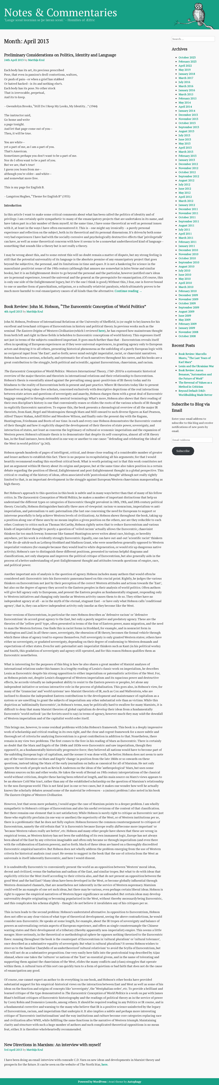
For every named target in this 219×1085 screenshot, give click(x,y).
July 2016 (184, 82)
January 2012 (187, 205)
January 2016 (187, 90)
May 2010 (185, 279)
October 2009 (187, 303)
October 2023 (187, 57)
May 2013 (185, 143)
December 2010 (188, 250)
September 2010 (189, 262)
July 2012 (184, 184)
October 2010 (187, 258)
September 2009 (189, 307)
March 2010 (186, 287)
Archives (179, 49)
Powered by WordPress (92, 1081)
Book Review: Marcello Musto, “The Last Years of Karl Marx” (195, 358)
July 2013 (184, 135)
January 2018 (187, 74)
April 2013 (185, 147)
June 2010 (185, 274)
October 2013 (187, 123)
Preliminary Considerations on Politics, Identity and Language (60, 55)
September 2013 (189, 127)
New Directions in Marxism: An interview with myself (52, 1044)
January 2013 (187, 160)
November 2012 (188, 168)
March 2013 (186, 152)
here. (104, 1064)
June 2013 (185, 139)
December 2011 (188, 209)
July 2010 (184, 270)
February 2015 (188, 98)
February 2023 (188, 61)
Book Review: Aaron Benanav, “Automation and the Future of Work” (195, 374)
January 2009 (187, 328)
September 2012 (189, 176)
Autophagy (134, 1081)
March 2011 (186, 238)
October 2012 (187, 172)
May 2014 (185, 102)
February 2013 (188, 156)
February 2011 (188, 242)
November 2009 (188, 299)
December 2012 (188, 164)
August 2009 (186, 311)
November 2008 (188, 332)
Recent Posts (183, 345)
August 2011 (186, 225)
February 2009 (188, 324)
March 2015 (186, 94)
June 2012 (185, 188)
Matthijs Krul (36, 60)
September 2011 (189, 221)
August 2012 (186, 180)
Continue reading (128, 291)
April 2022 (185, 65)
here (102, 331)
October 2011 (187, 217)
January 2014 (187, 111)
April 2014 (185, 106)
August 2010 (186, 266)
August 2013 (186, 131)
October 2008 (187, 336)
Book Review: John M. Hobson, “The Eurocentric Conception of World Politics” (75, 306)
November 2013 (188, 119)
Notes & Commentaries (60, 12)
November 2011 (188, 213)
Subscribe (183, 451)
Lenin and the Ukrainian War (196, 366)
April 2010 (185, 283)
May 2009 (185, 320)
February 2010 (188, 291)
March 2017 (186, 78)
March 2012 (186, 201)
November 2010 (188, 254)
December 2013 (188, 115)
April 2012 (185, 197)
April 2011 (185, 233)
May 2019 (185, 70)
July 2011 (184, 229)
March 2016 (186, 86)
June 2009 (185, 315)
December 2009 (188, 295)
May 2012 (185, 192)
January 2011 (187, 246)
